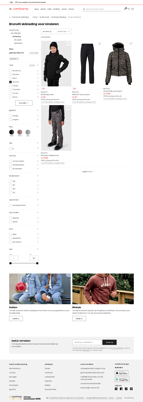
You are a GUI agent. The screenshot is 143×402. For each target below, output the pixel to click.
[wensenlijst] (129, 9)
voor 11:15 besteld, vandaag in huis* (53, 102)
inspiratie (48, 381)
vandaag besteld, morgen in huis (93, 368)
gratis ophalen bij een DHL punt (92, 373)
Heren (49, 9)
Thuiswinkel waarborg (57, 398)
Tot (30, 254)
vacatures (48, 373)
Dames (43, 9)
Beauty (71, 9)
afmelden (86, 350)
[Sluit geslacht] (37, 110)
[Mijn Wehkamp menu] (126, 9)
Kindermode (14, 30)
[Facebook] (121, 389)
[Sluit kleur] (37, 126)
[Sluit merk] (37, 65)
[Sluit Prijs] (37, 249)
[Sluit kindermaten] (37, 176)
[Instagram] (116, 389)
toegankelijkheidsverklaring (96, 398)
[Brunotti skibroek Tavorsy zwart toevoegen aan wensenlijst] (100, 44)
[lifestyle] (103, 289)
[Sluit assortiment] (37, 200)
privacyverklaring (117, 348)
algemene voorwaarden (75, 398)
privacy (111, 398)
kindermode (44, 17)
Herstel (32, 65)
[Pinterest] (131, 389)
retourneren (13, 385)
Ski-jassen (18, 40)
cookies (119, 398)
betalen (12, 381)
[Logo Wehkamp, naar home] (20, 9)
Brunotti (13, 59)
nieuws (47, 368)
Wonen (64, 9)
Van (10, 254)
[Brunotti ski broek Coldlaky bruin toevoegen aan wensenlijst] (68, 108)
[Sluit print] (37, 229)
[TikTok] (126, 389)
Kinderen (56, 9)
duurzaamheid (50, 389)
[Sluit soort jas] (37, 155)
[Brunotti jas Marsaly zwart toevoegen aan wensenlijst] (68, 44)
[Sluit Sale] (37, 143)
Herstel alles (34, 53)
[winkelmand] (132, 9)
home (35, 17)
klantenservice (14, 368)
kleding (47, 385)
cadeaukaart (50, 377)
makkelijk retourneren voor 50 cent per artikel (92, 378)
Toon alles (22, 103)
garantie (12, 389)
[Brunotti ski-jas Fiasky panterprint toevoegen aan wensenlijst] (131, 44)
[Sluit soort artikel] (37, 212)
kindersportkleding (59, 17)
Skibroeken (18, 43)
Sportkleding (16, 33)
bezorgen (13, 377)
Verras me (109, 342)
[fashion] (40, 289)
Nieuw (36, 9)
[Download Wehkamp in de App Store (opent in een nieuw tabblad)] (122, 375)
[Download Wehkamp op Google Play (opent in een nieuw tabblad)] (122, 381)
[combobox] (102, 9)
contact (12, 373)
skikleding (17, 36)
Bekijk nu (16, 318)
